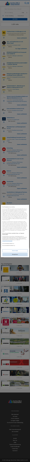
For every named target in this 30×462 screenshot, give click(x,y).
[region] (15, 231)
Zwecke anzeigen (15, 250)
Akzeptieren (15, 254)
